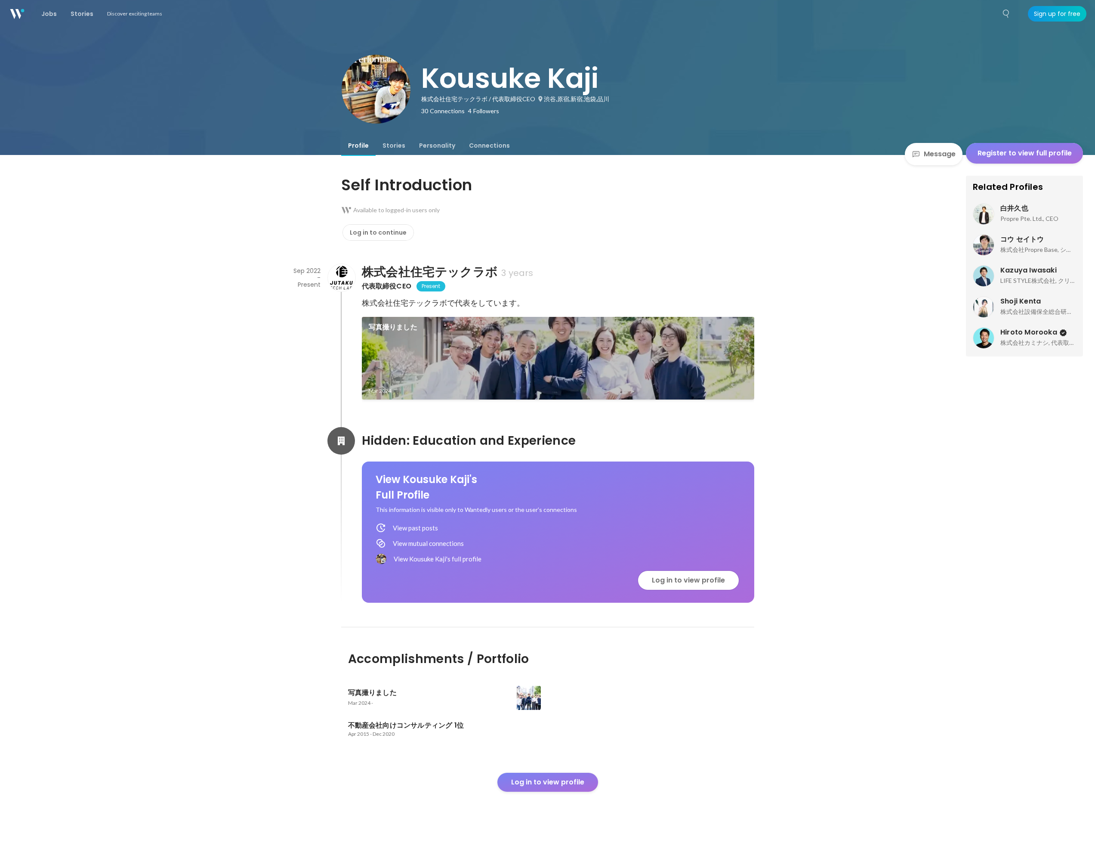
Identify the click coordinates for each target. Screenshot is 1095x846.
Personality (437, 145)
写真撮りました (393, 327)
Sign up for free (1057, 13)
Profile (358, 145)
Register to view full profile (1025, 153)
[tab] (358, 145)
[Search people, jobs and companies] (1006, 13)
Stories (393, 145)
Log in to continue (378, 232)
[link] (558, 358)
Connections (489, 145)
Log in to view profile (688, 580)
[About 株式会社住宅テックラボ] (341, 277)
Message (940, 154)
